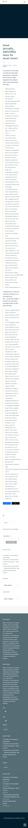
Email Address (7, 536)
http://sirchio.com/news (12, 357)
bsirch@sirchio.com (11, 489)
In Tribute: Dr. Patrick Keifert (11, 560)
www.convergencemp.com (13, 459)
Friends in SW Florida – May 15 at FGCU (11, 563)
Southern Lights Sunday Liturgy (9, 572)
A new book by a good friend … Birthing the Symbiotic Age (11, 567)
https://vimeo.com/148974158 (14, 275)
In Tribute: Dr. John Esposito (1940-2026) (10, 556)
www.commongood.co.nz (12, 287)
